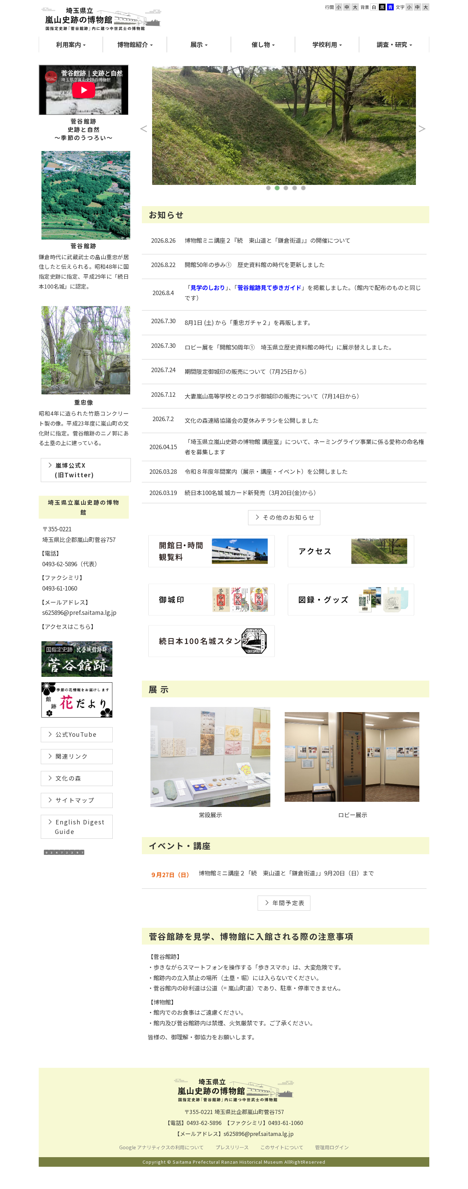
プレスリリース (232, 1147)
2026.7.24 (163, 369)
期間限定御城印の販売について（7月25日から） (247, 371)
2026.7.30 (163, 320)
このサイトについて (282, 1147)
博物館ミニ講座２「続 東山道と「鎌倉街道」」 (261, 873)
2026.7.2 (163, 418)
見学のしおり (207, 287)
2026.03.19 (163, 492)
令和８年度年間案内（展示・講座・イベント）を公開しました (266, 471)
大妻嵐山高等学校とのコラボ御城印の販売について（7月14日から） (273, 396)
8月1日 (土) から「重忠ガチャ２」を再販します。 (249, 322)
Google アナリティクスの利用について (161, 1147)
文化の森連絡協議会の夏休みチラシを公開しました (252, 420)
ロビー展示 (352, 814)
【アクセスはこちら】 (68, 626)
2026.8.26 (163, 240)
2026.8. (160, 264)
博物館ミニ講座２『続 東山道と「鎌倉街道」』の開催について (267, 240)
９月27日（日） (171, 874)
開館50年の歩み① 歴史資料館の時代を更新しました (255, 264)
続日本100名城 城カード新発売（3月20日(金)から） (252, 492)
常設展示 (210, 814)
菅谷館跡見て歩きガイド (269, 287)
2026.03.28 (163, 471)
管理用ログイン (332, 1147)
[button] (70, 44)
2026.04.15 (163, 446)
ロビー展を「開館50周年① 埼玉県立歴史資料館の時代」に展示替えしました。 (290, 347)
